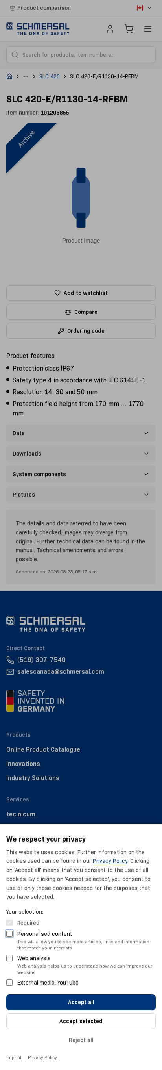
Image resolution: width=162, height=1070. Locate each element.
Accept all (81, 1002)
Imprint (14, 1057)
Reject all (81, 1040)
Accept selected (81, 1021)
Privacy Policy (110, 860)
